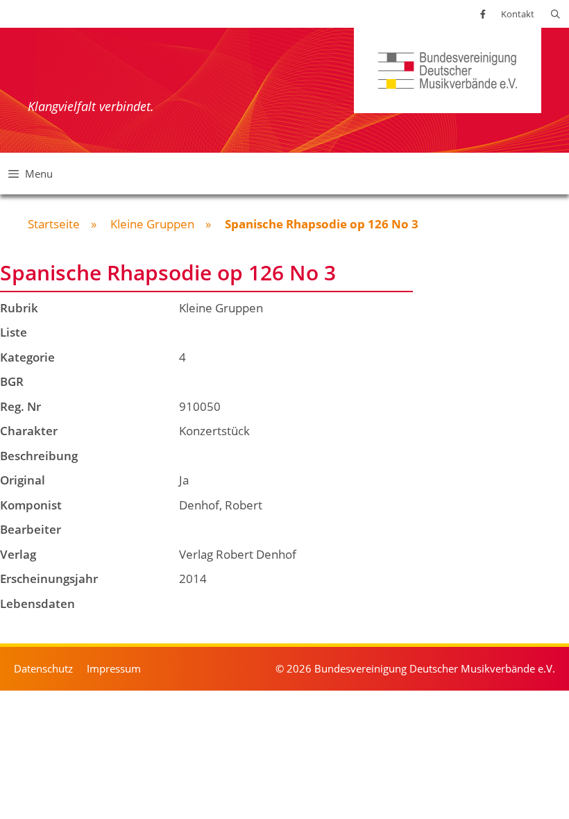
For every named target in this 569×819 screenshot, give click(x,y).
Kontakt (517, 14)
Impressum (114, 668)
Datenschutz (43, 668)
